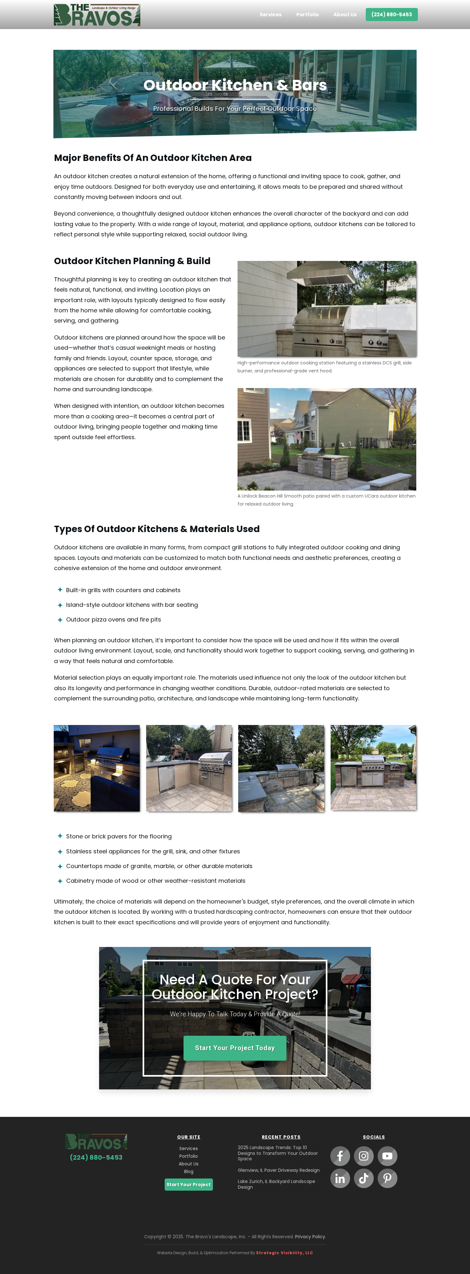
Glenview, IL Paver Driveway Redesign (279, 1170)
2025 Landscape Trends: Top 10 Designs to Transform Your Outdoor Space (278, 1153)
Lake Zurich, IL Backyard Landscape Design (276, 1184)
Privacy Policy (310, 1236)
